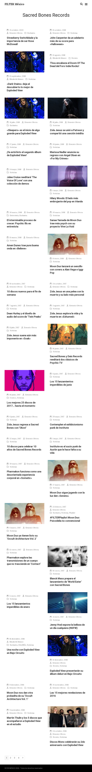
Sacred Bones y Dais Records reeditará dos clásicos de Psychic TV (66, 359)
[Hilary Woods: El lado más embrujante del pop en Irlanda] (67, 176)
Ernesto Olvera (16, 33)
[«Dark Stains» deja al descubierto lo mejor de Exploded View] (24, 61)
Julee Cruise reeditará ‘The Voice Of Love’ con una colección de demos (22, 180)
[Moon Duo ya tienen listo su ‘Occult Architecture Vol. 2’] (24, 513)
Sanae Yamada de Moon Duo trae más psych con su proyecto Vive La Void (65, 223)
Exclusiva (31, 33)
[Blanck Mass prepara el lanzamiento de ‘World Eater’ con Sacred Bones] (67, 556)
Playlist (72, 513)
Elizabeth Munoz (16, 79)
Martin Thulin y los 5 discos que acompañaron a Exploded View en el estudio (24, 721)
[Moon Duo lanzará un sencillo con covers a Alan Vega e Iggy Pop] (67, 244)
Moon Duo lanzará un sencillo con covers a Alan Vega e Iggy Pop (66, 269)
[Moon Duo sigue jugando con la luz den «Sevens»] (67, 470)
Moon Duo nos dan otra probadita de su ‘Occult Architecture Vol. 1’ (20, 695)
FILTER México (14, 4)
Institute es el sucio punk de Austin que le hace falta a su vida (65, 449)
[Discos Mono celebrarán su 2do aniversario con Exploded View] (67, 716)
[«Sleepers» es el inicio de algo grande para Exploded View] (24, 108)
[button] (81, 4)
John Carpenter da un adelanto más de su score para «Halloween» (67, 41)
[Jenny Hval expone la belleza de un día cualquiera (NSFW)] (67, 602)
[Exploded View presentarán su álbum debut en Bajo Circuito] (67, 645)
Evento (75, 58)
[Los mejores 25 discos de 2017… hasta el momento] (24, 380)
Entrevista (14, 215)
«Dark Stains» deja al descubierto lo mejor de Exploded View (20, 87)
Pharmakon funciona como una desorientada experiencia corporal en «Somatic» (24, 474)
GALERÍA (22, 645)
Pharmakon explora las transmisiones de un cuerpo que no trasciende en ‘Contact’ (24, 560)
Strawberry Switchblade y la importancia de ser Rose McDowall (22, 41)
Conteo (13, 398)
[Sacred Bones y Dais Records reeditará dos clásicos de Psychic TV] (67, 334)
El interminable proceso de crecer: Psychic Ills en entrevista (21, 223)
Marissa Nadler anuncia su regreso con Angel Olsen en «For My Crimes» (65, 155)
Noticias (73, 33)
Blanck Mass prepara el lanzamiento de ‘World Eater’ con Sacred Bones (66, 581)
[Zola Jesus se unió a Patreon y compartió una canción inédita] (67, 108)
